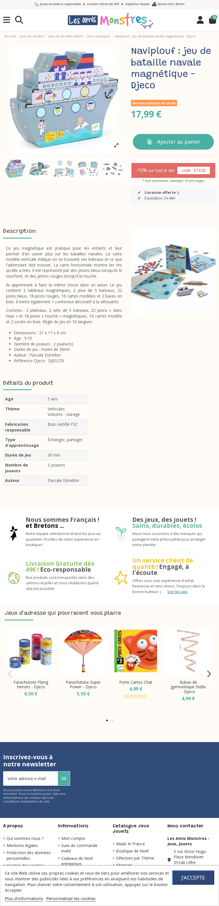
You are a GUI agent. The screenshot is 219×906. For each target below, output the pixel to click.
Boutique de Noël (132, 851)
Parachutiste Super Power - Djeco (83, 684)
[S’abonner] (64, 778)
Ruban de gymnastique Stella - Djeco (188, 687)
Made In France (130, 843)
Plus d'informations (24, 898)
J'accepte (193, 877)
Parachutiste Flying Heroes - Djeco (30, 684)
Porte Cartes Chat (135, 682)
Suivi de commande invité (79, 848)
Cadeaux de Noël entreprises (77, 861)
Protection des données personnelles (29, 855)
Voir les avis (177, 591)
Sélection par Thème (135, 858)
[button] (107, 720)
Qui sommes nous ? (25, 838)
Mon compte (73, 838)
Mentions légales (22, 845)
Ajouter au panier (178, 141)
